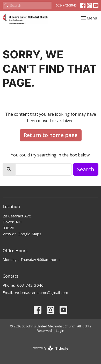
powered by (48, 352)
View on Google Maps (22, 233)
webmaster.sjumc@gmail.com (41, 292)
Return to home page (50, 135)
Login (60, 330)
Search (85, 169)
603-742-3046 (66, 5)
